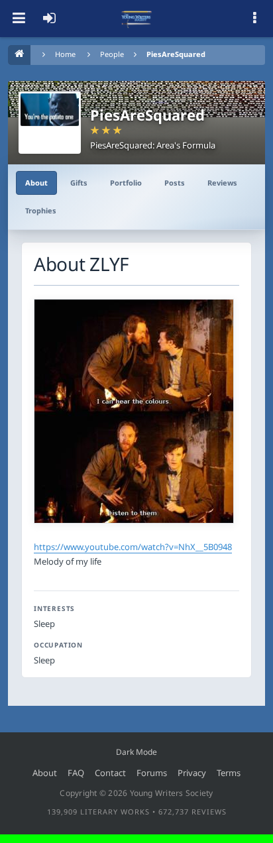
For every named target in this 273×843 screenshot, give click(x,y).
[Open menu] (18, 18)
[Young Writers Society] (136, 18)
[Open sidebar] (254, 18)
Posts (174, 183)
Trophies (40, 210)
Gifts (78, 183)
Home (65, 54)
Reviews (222, 183)
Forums (151, 773)
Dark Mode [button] (136, 752)
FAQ (76, 773)
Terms (229, 773)
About (36, 183)
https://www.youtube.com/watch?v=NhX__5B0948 (133, 547)
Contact (110, 773)
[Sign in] (49, 18)
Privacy (192, 773)
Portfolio (126, 183)
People (112, 54)
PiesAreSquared (175, 54)
